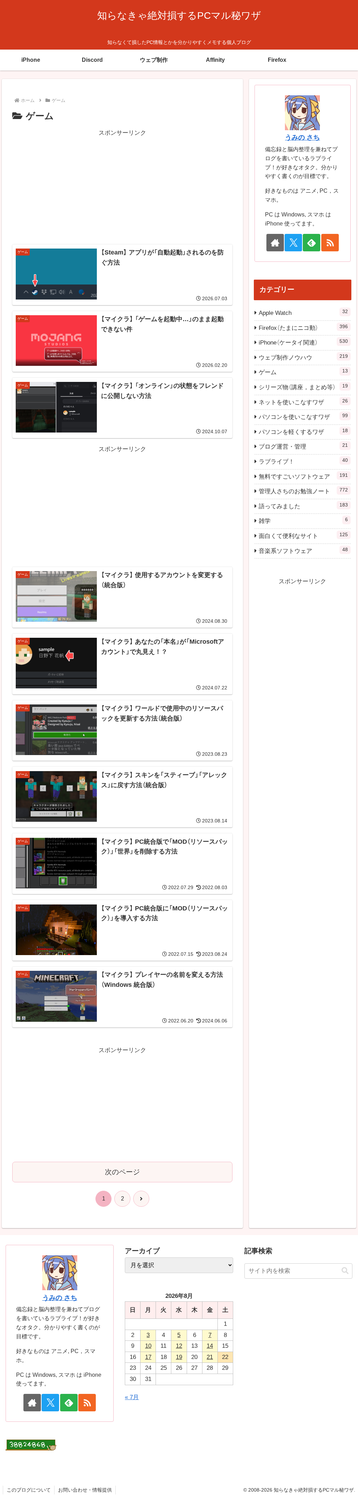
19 (179, 1357)
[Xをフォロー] (293, 242)
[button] (345, 1271)
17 (148, 1357)
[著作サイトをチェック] (275, 242)
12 (179, 1346)
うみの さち (302, 137)
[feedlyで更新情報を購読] (311, 242)
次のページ (122, 1172)
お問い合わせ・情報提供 (85, 1490)
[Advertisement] (122, 187)
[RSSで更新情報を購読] (330, 242)
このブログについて (29, 1490)
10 (148, 1346)
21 (210, 1357)
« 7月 (132, 1397)
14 (210, 1346)
